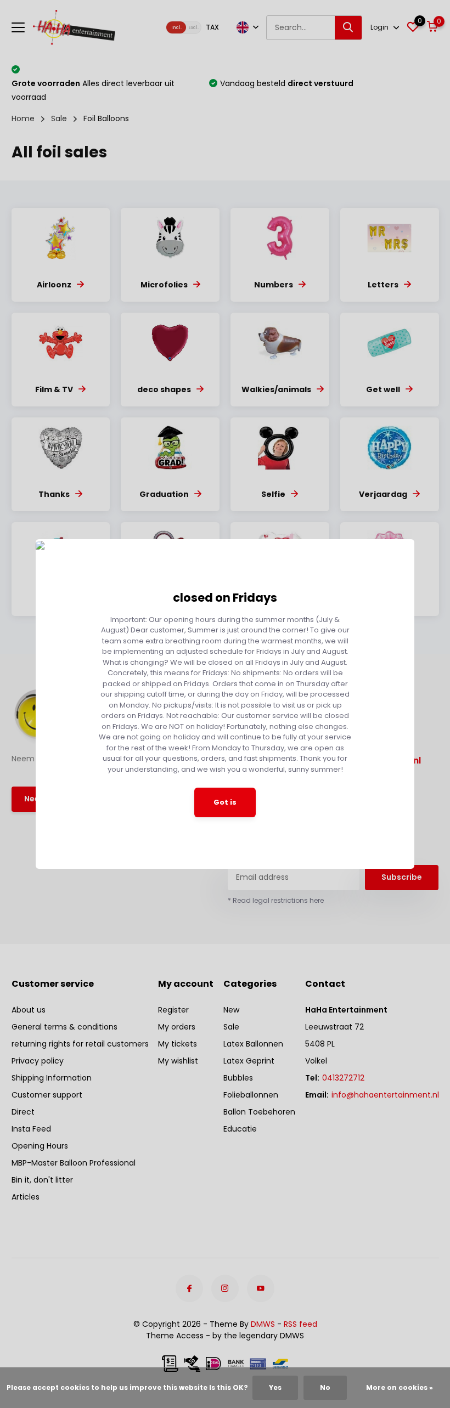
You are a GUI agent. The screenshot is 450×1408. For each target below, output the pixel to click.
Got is (225, 802)
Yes (275, 1387)
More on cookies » (399, 1387)
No (325, 1387)
